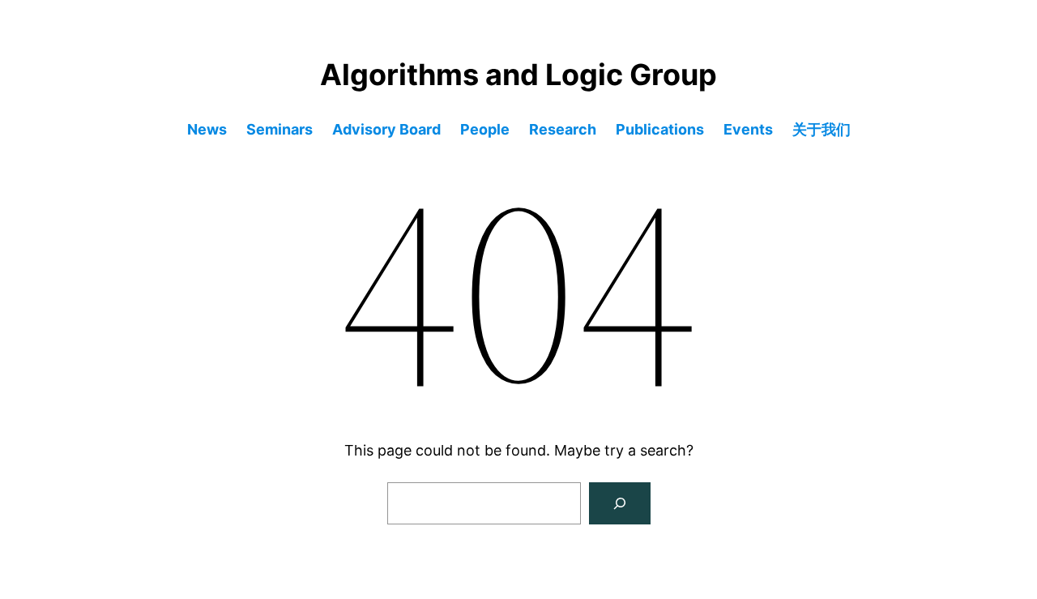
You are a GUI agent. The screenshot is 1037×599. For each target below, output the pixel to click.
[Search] (620, 503)
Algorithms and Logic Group (518, 74)
